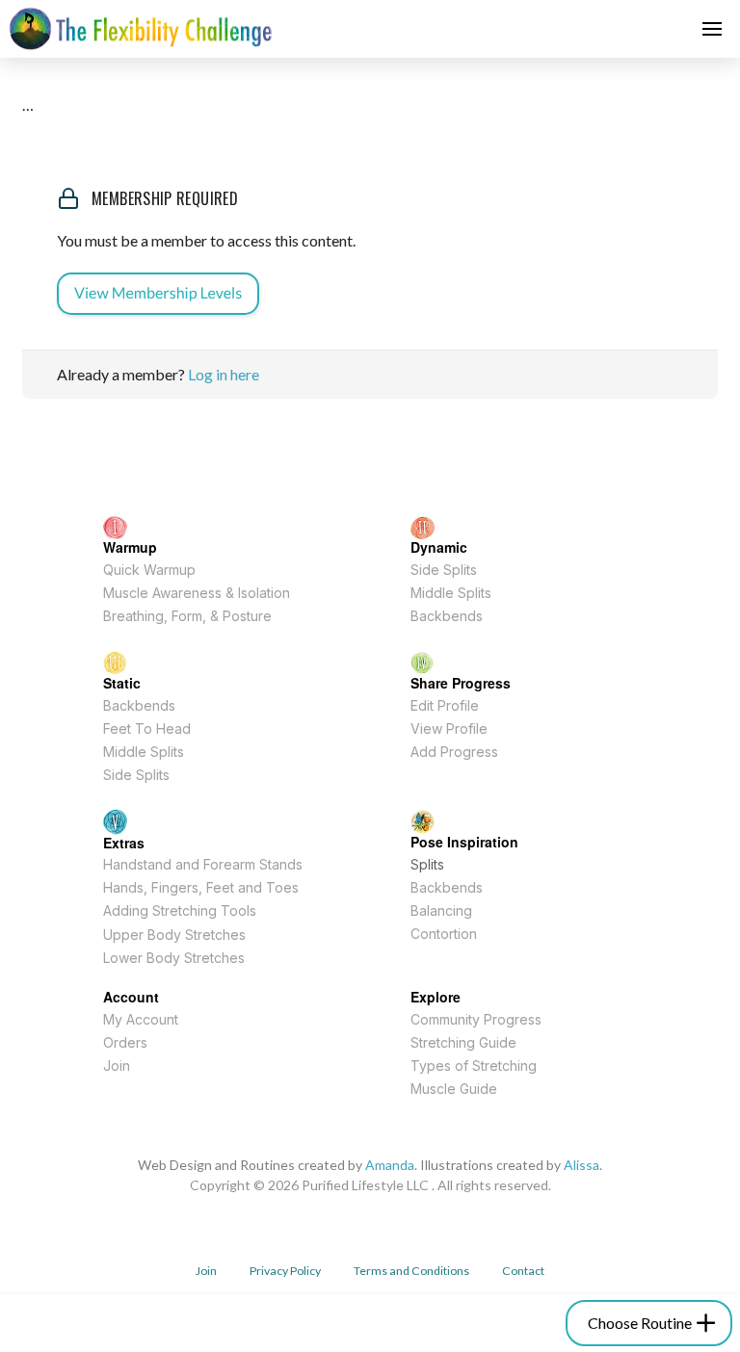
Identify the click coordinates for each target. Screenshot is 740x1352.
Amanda (389, 1165)
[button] (712, 29)
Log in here (223, 374)
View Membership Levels (158, 293)
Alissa (581, 1165)
